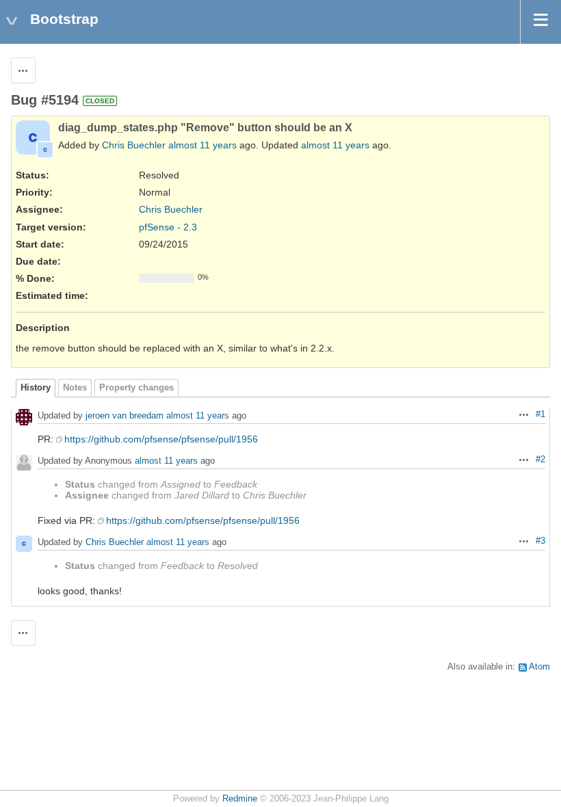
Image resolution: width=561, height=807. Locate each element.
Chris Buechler (134, 145)
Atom (539, 667)
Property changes (136, 388)
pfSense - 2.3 (168, 227)
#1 (540, 414)
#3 (540, 541)
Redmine (239, 799)
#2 (540, 459)
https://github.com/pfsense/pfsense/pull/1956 (161, 439)
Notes (75, 388)
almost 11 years (202, 145)
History (36, 388)
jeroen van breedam (125, 415)
